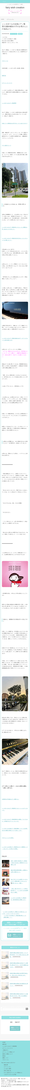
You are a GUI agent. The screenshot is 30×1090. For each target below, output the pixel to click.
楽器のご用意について (7, 1054)
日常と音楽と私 (7, 1070)
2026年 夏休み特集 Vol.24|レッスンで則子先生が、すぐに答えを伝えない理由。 (19, 954)
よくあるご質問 (7, 1068)
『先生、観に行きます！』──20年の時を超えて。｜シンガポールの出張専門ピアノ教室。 (19, 890)
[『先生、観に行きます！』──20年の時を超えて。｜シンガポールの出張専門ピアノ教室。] (5, 894)
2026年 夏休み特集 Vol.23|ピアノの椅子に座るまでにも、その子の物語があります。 (19, 965)
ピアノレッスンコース (7, 83)
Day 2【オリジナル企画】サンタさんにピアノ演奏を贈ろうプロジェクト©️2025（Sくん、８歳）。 (19, 881)
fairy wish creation (15, 6)
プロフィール (5, 60)
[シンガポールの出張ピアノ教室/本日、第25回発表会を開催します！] (5, 903)
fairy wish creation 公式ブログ (8, 1062)
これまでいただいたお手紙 (10, 1074)
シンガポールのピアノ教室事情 (9, 103)
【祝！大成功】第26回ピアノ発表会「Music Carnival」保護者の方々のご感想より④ (19, 862)
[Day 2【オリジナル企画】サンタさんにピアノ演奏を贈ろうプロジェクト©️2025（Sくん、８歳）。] (5, 885)
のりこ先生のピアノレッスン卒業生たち (13, 1072)
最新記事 (20, 33)
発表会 (3, 1055)
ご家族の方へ (5, 1050)
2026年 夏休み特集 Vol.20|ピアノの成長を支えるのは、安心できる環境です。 (19, 995)
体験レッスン (5, 1057)
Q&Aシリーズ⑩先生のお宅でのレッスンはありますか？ (15, 123)
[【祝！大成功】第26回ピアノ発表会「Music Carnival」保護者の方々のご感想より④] (5, 866)
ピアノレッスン (14, 33)
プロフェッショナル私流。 (8, 837)
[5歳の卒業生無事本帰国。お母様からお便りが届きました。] (5, 875)
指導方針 (4, 75)
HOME (3, 1042)
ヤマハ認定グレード (6, 145)
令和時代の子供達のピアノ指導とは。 (10, 799)
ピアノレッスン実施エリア (8, 1052)
